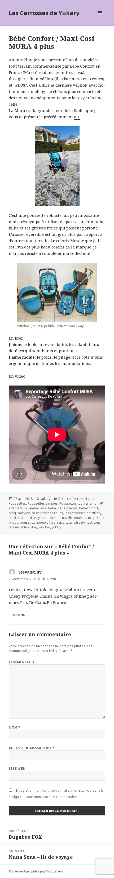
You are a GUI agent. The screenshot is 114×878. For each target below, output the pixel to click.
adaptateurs (18, 508)
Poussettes (17, 503)
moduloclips (50, 517)
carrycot (23, 513)
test (89, 522)
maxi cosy (32, 517)
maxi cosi (87, 498)
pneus (13, 522)
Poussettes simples (43, 503)
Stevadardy (30, 572)
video (24, 527)
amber (34, 508)
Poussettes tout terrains (77, 503)
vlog (33, 527)
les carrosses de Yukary (83, 513)
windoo (44, 527)
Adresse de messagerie (32, 748)
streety (79, 522)
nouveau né (83, 517)
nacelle (67, 517)
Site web (17, 768)
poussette (28, 522)
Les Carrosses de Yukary (44, 13)
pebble (98, 517)
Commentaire (22, 662)
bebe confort (67, 508)
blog (12, 513)
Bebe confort (68, 498)
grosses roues (51, 513)
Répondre (20, 615)
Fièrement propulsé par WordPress (36, 871)
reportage (65, 522)
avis (43, 508)
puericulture (46, 522)
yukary (45, 498)
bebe (52, 508)
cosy (35, 513)
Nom (14, 727)
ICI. (77, 116)
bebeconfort (88, 508)
